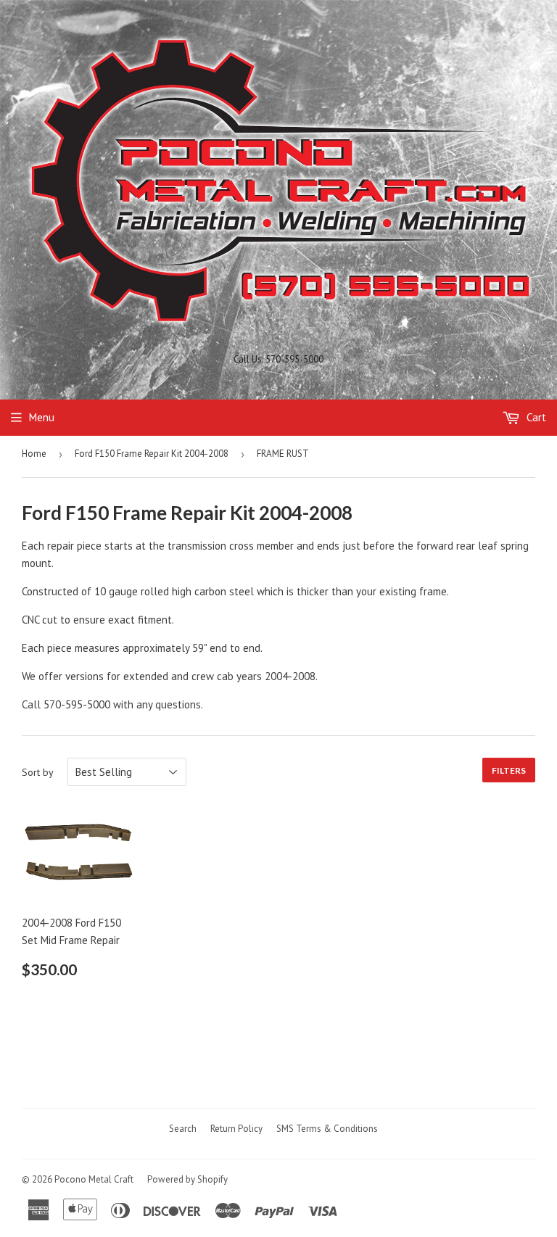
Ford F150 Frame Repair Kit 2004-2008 (151, 453)
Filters (509, 770)
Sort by (38, 772)
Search (183, 1128)
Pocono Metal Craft (93, 1179)
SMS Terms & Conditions (327, 1128)
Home (34, 453)
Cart (535, 417)
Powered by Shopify (187, 1179)
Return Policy (236, 1128)
